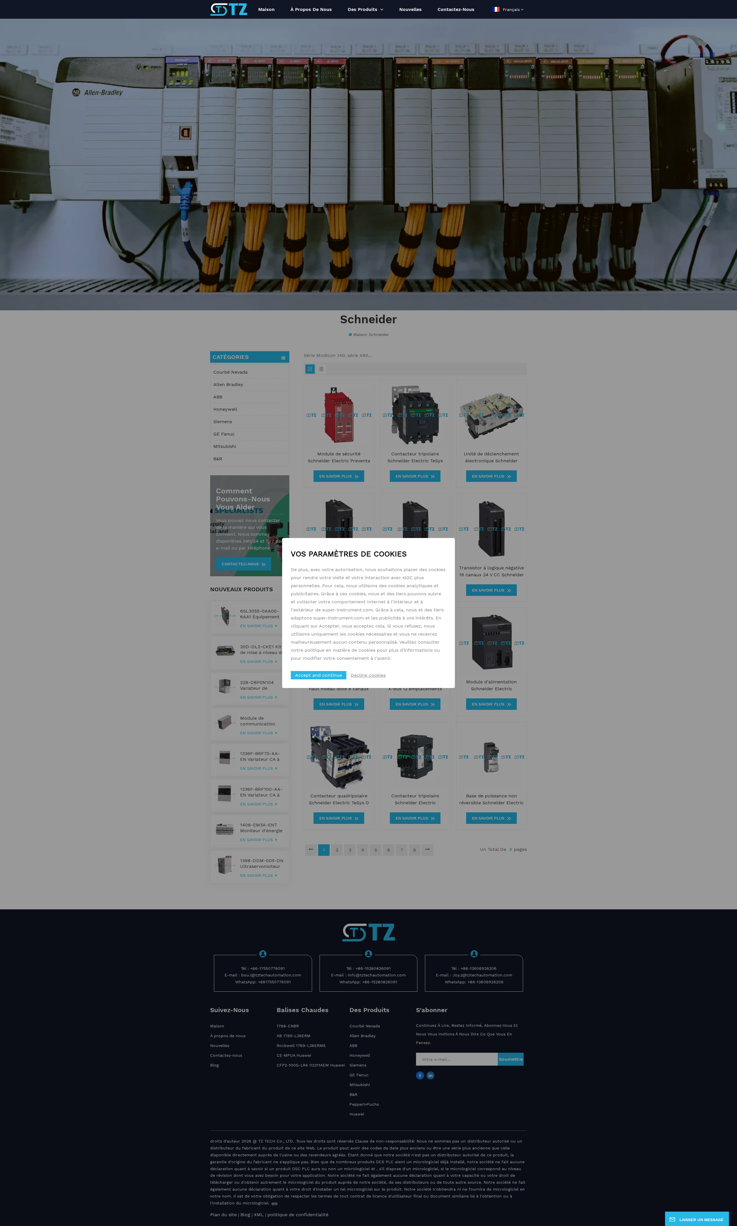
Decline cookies (368, 675)
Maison (266, 9)
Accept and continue (318, 675)
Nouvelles (410, 9)
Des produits (363, 9)
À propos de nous (311, 9)
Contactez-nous (456, 9)
